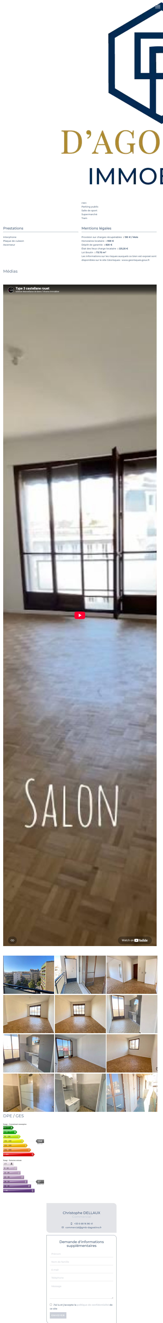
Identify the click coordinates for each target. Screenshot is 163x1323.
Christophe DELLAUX (81, 1213)
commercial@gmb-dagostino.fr (83, 1227)
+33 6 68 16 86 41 (83, 1223)
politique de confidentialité (93, 1304)
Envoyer (58, 1315)
